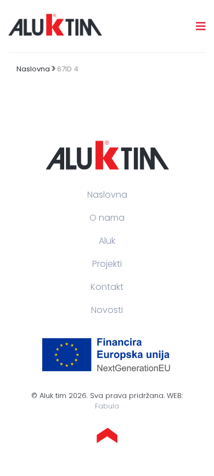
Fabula (107, 406)
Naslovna (33, 69)
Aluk (107, 240)
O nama (107, 217)
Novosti (107, 310)
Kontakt (107, 287)
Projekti (107, 263)
